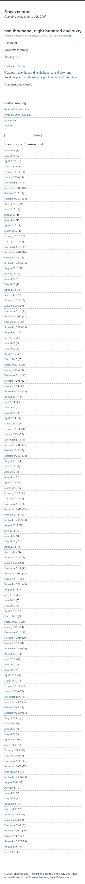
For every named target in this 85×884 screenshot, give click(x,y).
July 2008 (9, 787)
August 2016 (11, 268)
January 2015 (11, 370)
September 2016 (13, 262)
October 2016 (11, 257)
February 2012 (12, 557)
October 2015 (11, 321)
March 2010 (10, 680)
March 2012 (10, 552)
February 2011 (12, 621)
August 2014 (11, 396)
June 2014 (9, 407)
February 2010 (12, 685)
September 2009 (13, 712)
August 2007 (11, 846)
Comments (10, 120)
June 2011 (9, 600)
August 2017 (11, 204)
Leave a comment (63, 35)
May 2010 (9, 669)
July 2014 (9, 402)
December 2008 (12, 760)
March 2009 (10, 744)
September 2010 (13, 648)
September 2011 (13, 584)
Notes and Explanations (17, 109)
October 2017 (11, 193)
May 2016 (9, 284)
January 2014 (11, 434)
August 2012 (11, 525)
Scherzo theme (37, 877)
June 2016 (9, 278)
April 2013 (10, 482)
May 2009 (9, 734)
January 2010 (11, 691)
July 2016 (9, 273)
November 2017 (13, 187)
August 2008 (11, 782)
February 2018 (12, 171)
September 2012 (13, 519)
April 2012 (10, 546)
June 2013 (9, 471)
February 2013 (12, 493)
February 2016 (12, 300)
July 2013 (9, 466)
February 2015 (12, 364)
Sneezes (22, 65)
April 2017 (10, 225)
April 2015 (10, 353)
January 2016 (11, 305)
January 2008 (11, 819)
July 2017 (9, 209)
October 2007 (11, 835)
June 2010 (9, 664)
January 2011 (11, 627)
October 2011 (11, 578)
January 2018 (11, 177)
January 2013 (11, 498)
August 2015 (11, 332)
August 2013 (11, 461)
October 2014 (11, 386)
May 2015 (9, 348)
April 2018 (10, 161)
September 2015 (13, 327)
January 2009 (11, 755)
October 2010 (11, 643)
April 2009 (10, 739)
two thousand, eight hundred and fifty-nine (49, 77)
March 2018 (10, 166)
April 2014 (10, 418)
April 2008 (10, 803)
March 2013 (10, 487)
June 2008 (9, 793)
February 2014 (12, 428)
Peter (18, 35)
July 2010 (9, 659)
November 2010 (13, 637)
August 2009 (11, 718)
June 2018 (9, 150)
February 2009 (12, 750)
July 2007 (9, 851)
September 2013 (13, 455)
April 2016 (10, 289)
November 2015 (13, 316)
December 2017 (12, 182)
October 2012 (11, 514)
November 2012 (13, 509)
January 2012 (11, 562)
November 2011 (13, 573)
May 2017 (9, 220)
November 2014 (13, 380)
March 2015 (10, 359)
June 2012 (9, 536)
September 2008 (13, 777)
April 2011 (10, 610)
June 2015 (9, 343)
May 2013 (9, 477)
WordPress (14, 877)
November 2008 (13, 766)
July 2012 (9, 530)
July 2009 (9, 723)
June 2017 (9, 214)
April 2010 (10, 675)
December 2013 (12, 439)
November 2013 (13, 444)
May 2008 (9, 798)
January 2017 (11, 241)
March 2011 (10, 616)
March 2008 (10, 809)
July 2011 (9, 594)
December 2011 (12, 568)
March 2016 (10, 295)
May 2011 (9, 605)
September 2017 (13, 198)
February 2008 (12, 814)
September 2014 (13, 391)
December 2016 (12, 246)
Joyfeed (8, 125)
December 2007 (12, 825)
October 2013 (11, 450)
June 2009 (9, 728)
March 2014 (10, 423)
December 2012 (12, 503)
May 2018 (9, 155)
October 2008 (11, 771)
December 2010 (12, 632)
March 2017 (10, 230)
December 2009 (12, 696)
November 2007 (13, 830)
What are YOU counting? (17, 114)
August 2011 (11, 589)
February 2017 (12, 236)
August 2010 (11, 653)
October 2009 (11, 707)
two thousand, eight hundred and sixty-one (44, 72)
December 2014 (12, 375)
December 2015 (12, 311)
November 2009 (13, 702)
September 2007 (13, 841)
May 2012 (9, 541)
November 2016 (13, 252)
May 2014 (9, 412)
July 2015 (9, 337)
